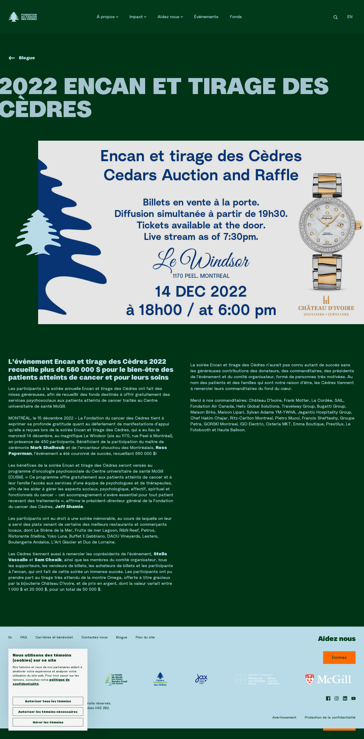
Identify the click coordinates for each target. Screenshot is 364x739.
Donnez (339, 657)
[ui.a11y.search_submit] (335, 17)
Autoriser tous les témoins (48, 701)
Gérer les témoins (48, 722)
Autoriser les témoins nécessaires (48, 712)
